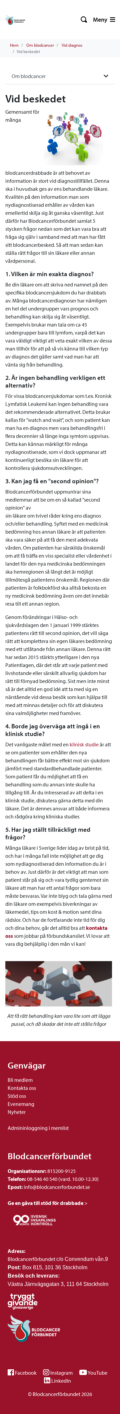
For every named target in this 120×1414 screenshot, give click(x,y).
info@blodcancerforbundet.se (56, 1187)
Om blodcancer (40, 45)
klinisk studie (84, 744)
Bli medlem (20, 1080)
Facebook (26, 1372)
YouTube (97, 1372)
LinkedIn (61, 1380)
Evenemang (21, 1104)
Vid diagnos (72, 45)
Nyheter (17, 1112)
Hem (14, 45)
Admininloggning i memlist (38, 1128)
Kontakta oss (22, 1088)
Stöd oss (17, 1096)
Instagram (61, 1372)
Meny (101, 19)
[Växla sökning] (84, 20)
